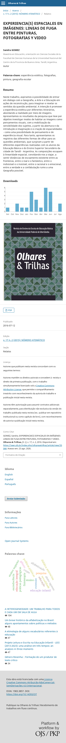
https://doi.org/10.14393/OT (21, 694)
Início (5, 10)
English (9, 474)
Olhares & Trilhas (17, 3)
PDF (10, 310)
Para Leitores (11, 517)
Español (9, 479)
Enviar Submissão (16, 498)
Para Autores (11, 522)
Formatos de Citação (15, 454)
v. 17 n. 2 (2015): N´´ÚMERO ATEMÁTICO (21, 13)
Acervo (15, 10)
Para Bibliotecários (13, 527)
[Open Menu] (3, 3)
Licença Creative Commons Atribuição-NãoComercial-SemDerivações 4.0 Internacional (30, 682)
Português (10, 484)
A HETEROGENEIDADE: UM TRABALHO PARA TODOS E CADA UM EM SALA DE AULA (32, 610)
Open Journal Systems (17, 540)
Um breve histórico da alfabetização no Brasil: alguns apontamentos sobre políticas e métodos (31, 622)
